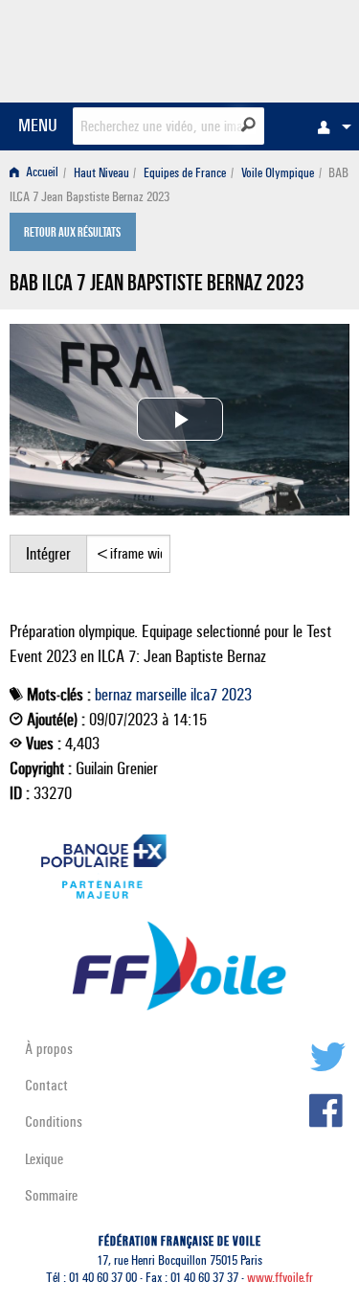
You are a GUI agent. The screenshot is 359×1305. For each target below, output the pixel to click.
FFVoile (258, 48)
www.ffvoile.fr (280, 1278)
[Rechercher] (248, 124)
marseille (161, 694)
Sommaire (51, 1195)
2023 (236, 694)
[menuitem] (329, 126)
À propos (49, 1049)
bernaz (113, 694)
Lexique (44, 1159)
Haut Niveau (101, 173)
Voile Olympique (277, 173)
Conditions (53, 1121)
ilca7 (204, 694)
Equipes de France (185, 173)
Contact (46, 1085)
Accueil (40, 173)
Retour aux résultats (72, 233)
